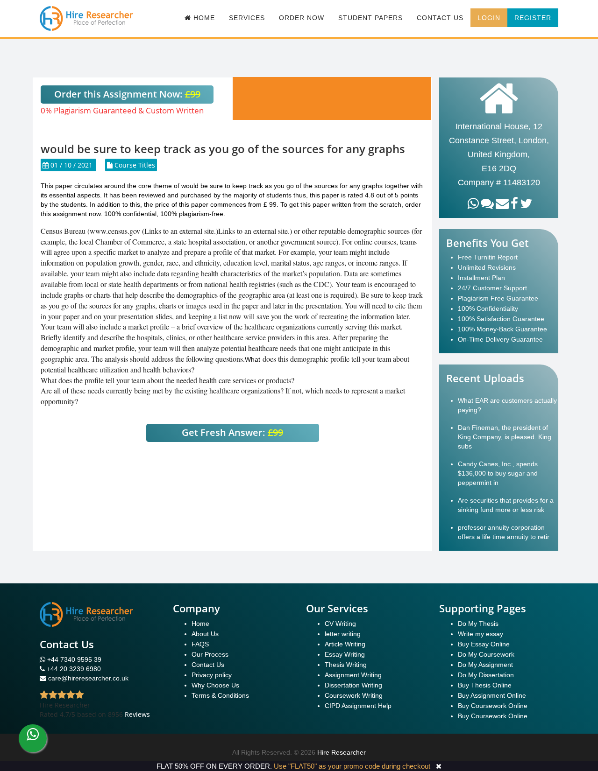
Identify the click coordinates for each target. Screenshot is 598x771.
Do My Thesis (478, 623)
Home (200, 623)
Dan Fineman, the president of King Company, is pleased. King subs (504, 437)
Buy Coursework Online (492, 705)
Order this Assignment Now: (127, 94)
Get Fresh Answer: (232, 432)
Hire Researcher (341, 752)
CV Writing (340, 623)
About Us (205, 634)
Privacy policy (212, 675)
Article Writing (345, 644)
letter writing (343, 634)
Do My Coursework (486, 654)
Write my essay (480, 634)
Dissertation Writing (353, 685)
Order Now (301, 17)
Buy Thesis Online (485, 685)
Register (532, 17)
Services (247, 17)
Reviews (137, 714)
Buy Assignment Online (492, 695)
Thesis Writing (346, 664)
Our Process (210, 654)
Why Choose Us (215, 685)
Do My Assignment (485, 664)
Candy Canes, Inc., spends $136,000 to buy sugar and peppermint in (498, 473)
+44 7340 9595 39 (73, 659)
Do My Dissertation (486, 675)
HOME (203, 17)
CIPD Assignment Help (358, 705)
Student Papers (370, 17)
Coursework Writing (354, 695)
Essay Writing (345, 654)
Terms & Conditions (220, 695)
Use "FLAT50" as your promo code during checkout (352, 766)
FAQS (200, 644)
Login (488, 17)
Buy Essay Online (484, 644)
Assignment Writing (353, 675)
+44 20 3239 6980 (74, 669)
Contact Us (440, 17)
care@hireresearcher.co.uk (88, 678)
